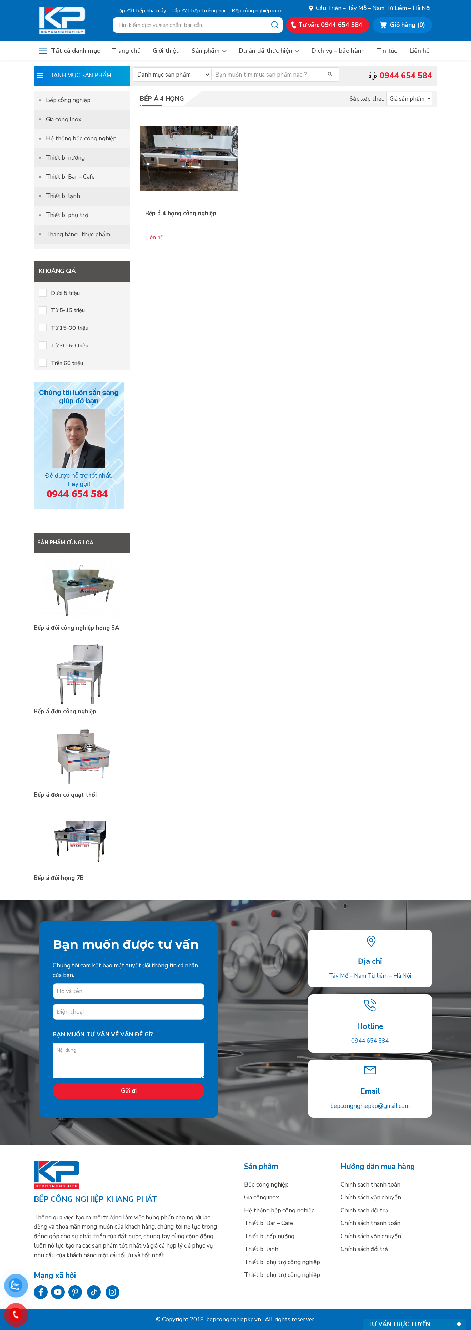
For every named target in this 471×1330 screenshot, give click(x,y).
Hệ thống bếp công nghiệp (81, 138)
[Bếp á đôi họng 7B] (82, 869)
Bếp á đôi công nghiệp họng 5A (76, 628)
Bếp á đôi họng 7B (59, 878)
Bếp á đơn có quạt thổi (65, 795)
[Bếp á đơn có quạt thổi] (82, 785)
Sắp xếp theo (367, 99)
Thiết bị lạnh (63, 196)
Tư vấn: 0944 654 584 (330, 25)
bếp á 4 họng (162, 99)
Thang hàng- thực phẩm (78, 234)
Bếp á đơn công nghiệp (65, 711)
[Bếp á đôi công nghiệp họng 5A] (82, 619)
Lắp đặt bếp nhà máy (141, 10)
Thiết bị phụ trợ (67, 215)
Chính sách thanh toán (370, 1185)
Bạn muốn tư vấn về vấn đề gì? (103, 1035)
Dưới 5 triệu (65, 293)
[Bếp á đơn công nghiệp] (82, 702)
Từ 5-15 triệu (68, 310)
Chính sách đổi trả (364, 1210)
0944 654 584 (370, 1041)
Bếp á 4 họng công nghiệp (180, 213)
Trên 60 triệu (67, 363)
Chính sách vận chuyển (371, 1197)
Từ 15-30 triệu (69, 328)
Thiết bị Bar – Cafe (70, 177)
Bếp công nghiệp (69, 20)
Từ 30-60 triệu (69, 345)
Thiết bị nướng (65, 158)
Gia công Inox (63, 119)
